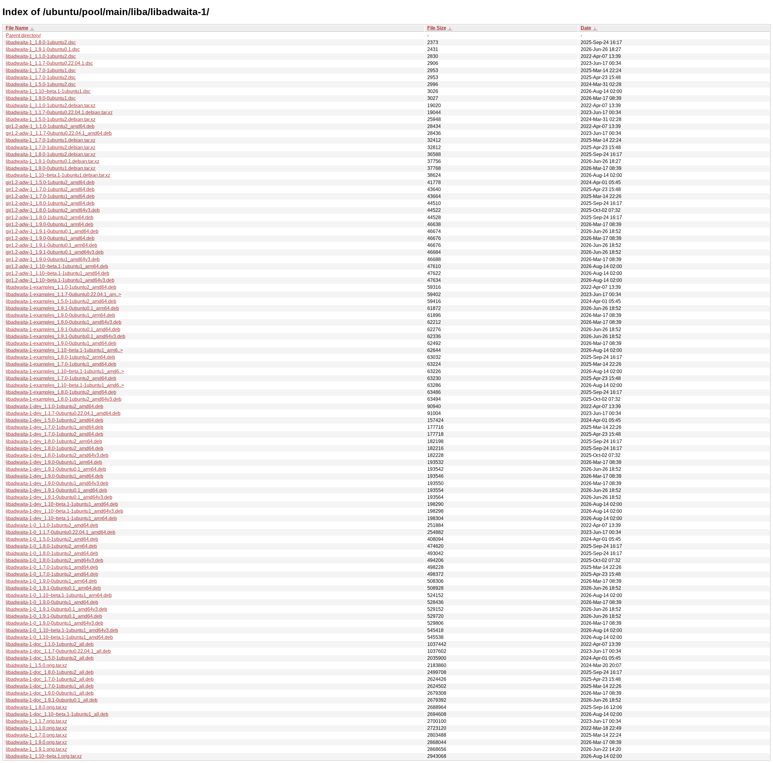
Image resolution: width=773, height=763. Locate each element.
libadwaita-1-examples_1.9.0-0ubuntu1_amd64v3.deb (63, 322)
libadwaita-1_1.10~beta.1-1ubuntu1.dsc (48, 91)
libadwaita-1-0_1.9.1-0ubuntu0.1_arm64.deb (53, 588)
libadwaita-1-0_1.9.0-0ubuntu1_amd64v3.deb (54, 623)
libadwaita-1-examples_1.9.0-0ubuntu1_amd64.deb (61, 343)
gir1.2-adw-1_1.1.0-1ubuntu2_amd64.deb (50, 126)
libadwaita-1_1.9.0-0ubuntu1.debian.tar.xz (50, 168)
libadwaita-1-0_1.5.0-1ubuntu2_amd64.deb (52, 539)
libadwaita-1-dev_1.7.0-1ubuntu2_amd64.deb (54, 434)
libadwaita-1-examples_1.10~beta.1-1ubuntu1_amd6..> (65, 371)
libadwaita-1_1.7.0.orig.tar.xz (36, 735)
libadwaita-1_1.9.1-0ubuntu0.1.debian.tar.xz (52, 161)
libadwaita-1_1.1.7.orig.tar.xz (36, 721)
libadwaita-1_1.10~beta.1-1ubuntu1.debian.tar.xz (58, 175)
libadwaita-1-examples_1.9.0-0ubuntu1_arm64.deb (60, 315)
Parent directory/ (23, 35)
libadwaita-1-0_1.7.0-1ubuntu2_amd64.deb (52, 574)
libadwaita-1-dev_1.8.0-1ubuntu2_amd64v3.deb (57, 455)
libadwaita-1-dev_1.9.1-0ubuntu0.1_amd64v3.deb (59, 497)
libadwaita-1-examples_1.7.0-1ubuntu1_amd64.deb (61, 364)
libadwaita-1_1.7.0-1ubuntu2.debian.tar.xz (50, 147)
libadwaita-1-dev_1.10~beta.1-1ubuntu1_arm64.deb (61, 518)
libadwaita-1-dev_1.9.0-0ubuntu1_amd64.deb (54, 476)
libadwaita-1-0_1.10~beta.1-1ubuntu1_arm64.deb (59, 595)
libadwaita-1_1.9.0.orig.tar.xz (36, 742)
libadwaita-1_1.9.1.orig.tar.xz (36, 749)
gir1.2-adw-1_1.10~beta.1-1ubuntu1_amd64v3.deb (60, 280)
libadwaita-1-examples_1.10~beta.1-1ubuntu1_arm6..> (64, 350)
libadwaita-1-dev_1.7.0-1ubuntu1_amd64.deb (54, 427)
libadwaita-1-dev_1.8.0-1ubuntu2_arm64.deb (54, 441)
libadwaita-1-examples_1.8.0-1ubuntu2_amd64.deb (61, 392)
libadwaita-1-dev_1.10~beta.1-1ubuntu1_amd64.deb (62, 504)
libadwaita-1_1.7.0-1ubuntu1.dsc (41, 70)
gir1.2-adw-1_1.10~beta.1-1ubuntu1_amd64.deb (57, 273)
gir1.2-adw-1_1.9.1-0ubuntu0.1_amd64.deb (52, 231)
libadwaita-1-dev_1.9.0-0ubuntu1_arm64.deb (54, 462)
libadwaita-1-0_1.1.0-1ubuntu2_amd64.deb (52, 525)
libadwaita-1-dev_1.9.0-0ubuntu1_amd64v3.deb (57, 483)
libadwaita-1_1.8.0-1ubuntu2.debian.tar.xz (50, 154)
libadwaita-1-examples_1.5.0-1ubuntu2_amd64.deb (61, 301)
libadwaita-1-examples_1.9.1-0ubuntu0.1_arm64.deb (62, 308)
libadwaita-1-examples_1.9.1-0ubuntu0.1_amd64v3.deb (65, 336)
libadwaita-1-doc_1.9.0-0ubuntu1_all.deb (50, 693)
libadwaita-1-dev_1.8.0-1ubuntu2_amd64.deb (54, 448)
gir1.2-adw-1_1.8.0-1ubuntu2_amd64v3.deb (53, 210)
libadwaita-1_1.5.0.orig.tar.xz (36, 665)
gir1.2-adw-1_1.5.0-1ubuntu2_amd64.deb (50, 182)
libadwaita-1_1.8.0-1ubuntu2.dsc (41, 42)
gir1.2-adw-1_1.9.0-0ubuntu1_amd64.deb (50, 238)
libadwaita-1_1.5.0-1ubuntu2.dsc (41, 84)
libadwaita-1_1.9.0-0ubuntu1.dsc (41, 98)
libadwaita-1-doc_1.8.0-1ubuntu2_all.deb (50, 672)
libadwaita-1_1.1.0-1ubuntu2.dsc (41, 56)
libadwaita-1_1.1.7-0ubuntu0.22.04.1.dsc (49, 63)
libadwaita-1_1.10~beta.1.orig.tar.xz (44, 756)
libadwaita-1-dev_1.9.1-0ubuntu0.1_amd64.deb (56, 490)
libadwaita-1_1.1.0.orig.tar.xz (36, 728)
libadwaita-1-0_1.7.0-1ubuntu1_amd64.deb (52, 567)
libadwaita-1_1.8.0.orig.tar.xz (36, 707)
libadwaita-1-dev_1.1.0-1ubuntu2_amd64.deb (54, 406)
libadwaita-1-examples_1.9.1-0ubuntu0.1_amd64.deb (63, 329)
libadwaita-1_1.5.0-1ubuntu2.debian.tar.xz (50, 119)
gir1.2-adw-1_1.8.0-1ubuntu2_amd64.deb (50, 203)
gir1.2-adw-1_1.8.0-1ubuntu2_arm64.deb (49, 217)
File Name (17, 27)
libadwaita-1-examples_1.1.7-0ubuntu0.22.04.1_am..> (63, 294)
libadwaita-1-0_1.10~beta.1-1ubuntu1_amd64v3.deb (62, 630)
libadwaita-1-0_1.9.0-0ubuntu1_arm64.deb (51, 581)
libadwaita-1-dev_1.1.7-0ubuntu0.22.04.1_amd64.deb (63, 413)
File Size (436, 27)
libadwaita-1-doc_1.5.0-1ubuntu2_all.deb (50, 658)
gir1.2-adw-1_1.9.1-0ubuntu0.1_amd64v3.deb (55, 252)
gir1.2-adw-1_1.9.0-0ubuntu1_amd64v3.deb (53, 259)
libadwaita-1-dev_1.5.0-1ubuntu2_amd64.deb (54, 420)
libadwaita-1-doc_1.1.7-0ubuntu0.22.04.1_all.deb (58, 651)
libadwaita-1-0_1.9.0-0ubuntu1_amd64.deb (52, 602)
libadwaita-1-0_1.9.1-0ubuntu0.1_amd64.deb (54, 616)
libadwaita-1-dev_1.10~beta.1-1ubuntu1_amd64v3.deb (64, 511)
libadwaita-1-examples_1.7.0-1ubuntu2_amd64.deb (61, 378)
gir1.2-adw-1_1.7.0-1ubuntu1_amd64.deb (50, 196)
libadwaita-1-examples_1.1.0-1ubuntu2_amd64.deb (61, 287)
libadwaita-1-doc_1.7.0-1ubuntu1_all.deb (50, 686)
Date (586, 27)
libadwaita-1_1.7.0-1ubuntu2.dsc (41, 77)
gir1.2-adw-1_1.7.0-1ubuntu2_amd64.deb (50, 189)
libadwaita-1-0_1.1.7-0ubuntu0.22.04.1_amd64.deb (60, 532)
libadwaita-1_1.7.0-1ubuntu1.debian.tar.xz (50, 140)
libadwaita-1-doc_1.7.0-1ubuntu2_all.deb (50, 679)
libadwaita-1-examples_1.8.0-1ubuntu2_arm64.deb (60, 357)
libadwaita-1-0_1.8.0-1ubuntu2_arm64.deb (51, 546)
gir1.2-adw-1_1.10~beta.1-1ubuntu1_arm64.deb (57, 266)
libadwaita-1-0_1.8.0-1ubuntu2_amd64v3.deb (54, 560)
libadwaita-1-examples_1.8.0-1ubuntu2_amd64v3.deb (63, 399)
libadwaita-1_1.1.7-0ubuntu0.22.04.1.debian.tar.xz (59, 112)
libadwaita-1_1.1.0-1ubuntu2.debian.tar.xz (50, 105)
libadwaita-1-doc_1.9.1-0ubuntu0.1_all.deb (52, 700)
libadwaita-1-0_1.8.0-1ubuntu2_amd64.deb (52, 553)
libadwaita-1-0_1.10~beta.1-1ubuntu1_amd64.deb (59, 637)
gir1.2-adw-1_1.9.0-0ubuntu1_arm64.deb (49, 224)
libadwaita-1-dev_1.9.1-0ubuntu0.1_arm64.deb (56, 469)
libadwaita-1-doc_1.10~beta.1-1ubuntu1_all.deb (57, 714)
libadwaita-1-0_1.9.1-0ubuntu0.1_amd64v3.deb (56, 609)
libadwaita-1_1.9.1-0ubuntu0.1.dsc (43, 49)
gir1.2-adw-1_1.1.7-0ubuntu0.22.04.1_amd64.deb (59, 133)
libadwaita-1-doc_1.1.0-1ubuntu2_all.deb (50, 644)
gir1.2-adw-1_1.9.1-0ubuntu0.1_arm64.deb (51, 245)
